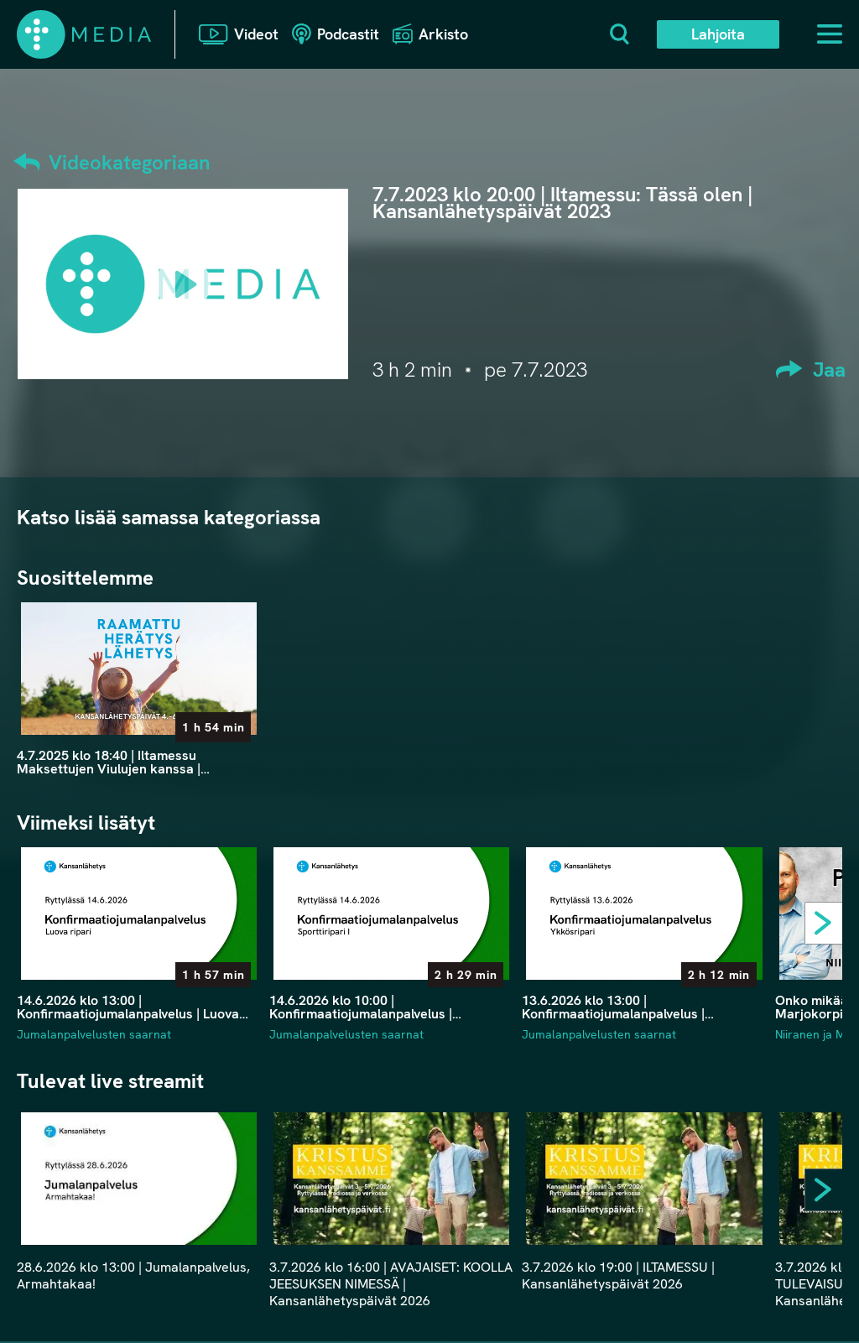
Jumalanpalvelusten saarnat (94, 1034)
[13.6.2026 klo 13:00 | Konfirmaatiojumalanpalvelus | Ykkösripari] (644, 913)
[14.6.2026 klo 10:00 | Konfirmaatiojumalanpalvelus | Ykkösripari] (391, 913)
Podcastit (348, 34)
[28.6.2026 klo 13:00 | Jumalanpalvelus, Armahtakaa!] (139, 1178)
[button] (829, 927)
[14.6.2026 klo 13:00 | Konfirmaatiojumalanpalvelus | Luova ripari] (139, 913)
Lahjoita (718, 34)
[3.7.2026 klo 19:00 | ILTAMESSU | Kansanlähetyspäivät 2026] (644, 1178)
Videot (256, 34)
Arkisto (443, 34)
